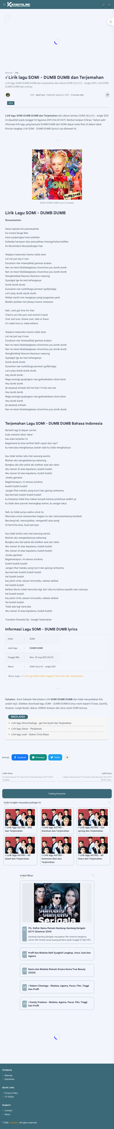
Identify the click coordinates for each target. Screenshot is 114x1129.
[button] (103, 4)
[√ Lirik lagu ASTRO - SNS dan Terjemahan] (20, 817)
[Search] (109, 4)
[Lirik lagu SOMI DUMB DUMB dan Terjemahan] (57, 174)
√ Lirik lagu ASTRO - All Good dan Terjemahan (17, 857)
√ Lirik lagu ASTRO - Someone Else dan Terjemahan (52, 859)
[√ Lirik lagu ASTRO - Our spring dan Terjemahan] (93, 817)
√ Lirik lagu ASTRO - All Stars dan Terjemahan (90, 857)
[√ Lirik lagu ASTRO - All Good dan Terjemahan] (20, 845)
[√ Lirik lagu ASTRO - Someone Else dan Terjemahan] (56, 845)
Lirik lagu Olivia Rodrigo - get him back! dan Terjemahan (41, 723)
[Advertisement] (57, 41)
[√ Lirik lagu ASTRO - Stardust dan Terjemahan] (56, 817)
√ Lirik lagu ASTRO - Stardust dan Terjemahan (55, 829)
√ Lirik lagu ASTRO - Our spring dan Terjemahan (91, 829)
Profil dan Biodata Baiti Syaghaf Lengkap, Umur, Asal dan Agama (59, 954)
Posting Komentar (57, 793)
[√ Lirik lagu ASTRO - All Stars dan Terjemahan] (93, 845)
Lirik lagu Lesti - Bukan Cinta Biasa (30, 734)
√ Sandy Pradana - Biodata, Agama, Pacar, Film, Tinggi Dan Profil (57, 1004)
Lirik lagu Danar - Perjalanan (26, 728)
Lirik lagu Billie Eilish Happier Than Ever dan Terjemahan (53, 676)
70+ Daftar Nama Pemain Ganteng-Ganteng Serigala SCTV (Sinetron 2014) (56, 930)
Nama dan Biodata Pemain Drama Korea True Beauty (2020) (57, 971)
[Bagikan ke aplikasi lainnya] (67, 757)
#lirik (11, 103)
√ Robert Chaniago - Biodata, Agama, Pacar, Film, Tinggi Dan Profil (58, 987)
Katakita (14, 1122)
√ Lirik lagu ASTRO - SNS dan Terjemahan (18, 829)
